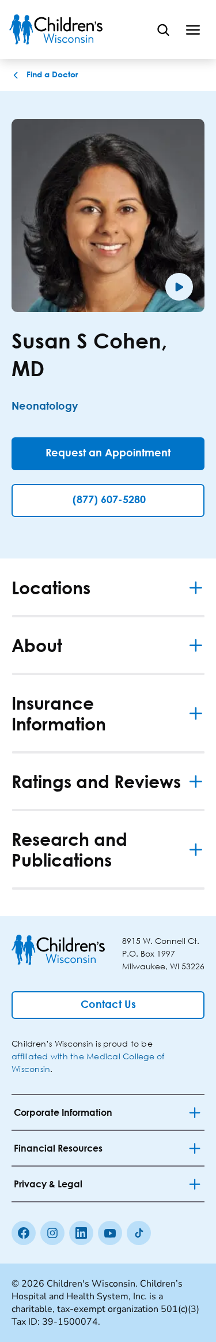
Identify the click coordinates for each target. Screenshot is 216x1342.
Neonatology (45, 407)
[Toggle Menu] (193, 29)
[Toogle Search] (163, 29)
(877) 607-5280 (109, 500)
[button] (5, 5)
